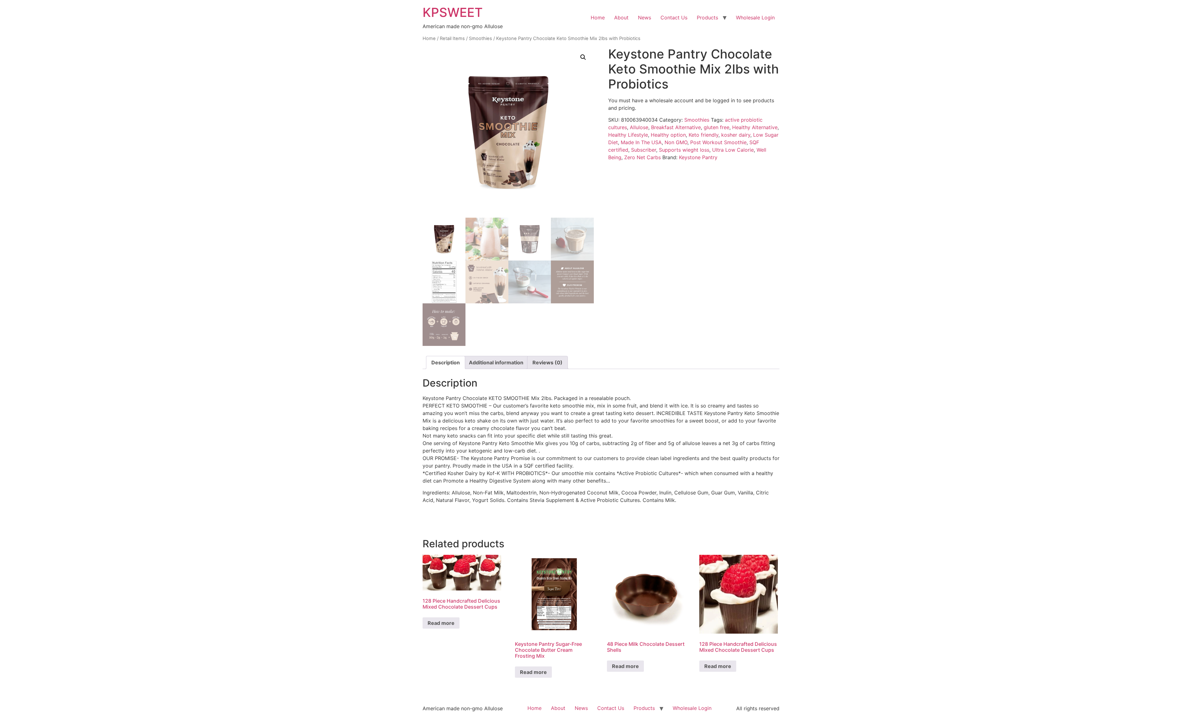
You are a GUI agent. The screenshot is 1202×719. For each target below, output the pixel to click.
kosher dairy (735, 135)
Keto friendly (703, 135)
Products (707, 17)
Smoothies (480, 38)
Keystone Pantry (698, 157)
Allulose (639, 127)
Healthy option (668, 135)
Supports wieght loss (684, 150)
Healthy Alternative (755, 127)
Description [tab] (445, 362)
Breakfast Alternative (676, 127)
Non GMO (676, 142)
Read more (441, 623)
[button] (583, 57)
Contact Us (673, 17)
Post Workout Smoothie (718, 142)
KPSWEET (453, 12)
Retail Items (452, 38)
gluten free (716, 127)
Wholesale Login (755, 17)
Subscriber (643, 150)
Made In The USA (641, 142)
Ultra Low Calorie (733, 150)
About (621, 17)
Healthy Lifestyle (628, 135)
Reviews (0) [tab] (547, 362)
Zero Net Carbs (642, 157)
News (644, 17)
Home (598, 17)
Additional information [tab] (496, 362)
